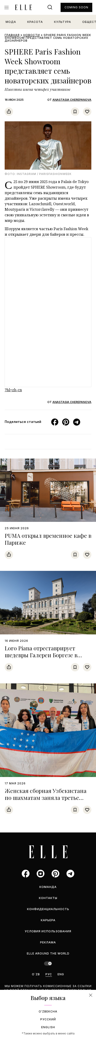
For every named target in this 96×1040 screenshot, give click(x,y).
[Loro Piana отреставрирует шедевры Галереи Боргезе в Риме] (48, 602)
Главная (12, 35)
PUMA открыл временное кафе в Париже (48, 539)
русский (48, 1019)
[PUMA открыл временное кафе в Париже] (48, 490)
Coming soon (76, 7)
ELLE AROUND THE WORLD (48, 953)
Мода (11, 22)
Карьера (48, 920)
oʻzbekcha (48, 1011)
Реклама (48, 942)
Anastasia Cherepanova (71, 99)
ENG (61, 974)
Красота (35, 22)
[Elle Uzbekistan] (23, 7)
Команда (48, 887)
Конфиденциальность (48, 909)
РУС (48, 974)
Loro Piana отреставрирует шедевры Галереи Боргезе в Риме (41, 655)
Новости (31, 35)
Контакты (48, 898)
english (48, 1027)
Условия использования (48, 931)
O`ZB (36, 974)
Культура (62, 22)
